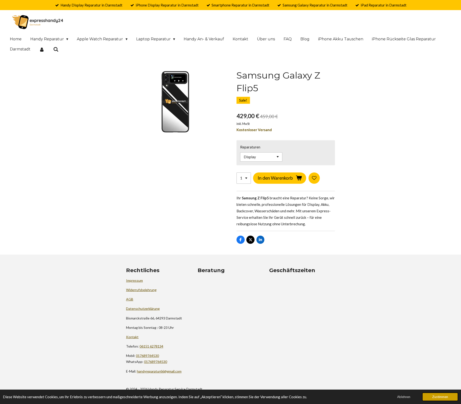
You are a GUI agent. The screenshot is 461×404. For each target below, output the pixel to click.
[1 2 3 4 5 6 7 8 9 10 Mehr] (244, 178)
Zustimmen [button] (440, 397)
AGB (129, 299)
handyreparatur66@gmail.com (159, 371)
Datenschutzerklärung (143, 308)
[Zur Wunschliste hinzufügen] (314, 178)
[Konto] (42, 49)
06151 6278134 (151, 346)
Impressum (134, 280)
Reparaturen (250, 147)
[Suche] (55, 49)
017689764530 (147, 356)
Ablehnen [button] (403, 397)
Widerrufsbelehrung (141, 290)
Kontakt (132, 337)
